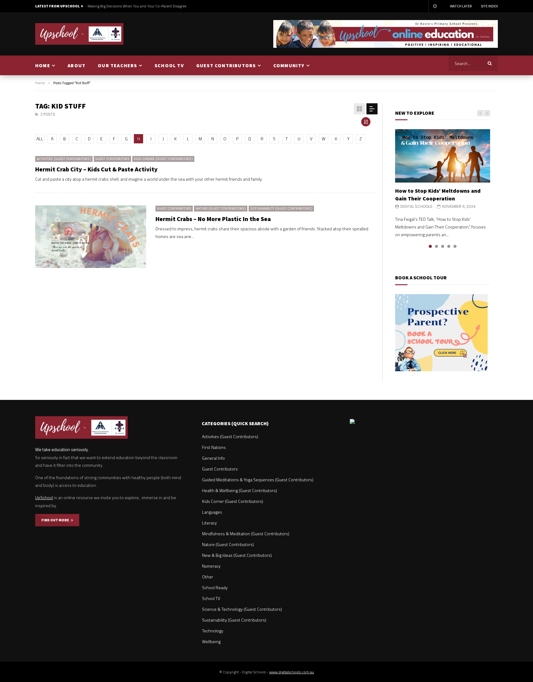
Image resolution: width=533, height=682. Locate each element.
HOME (42, 65)
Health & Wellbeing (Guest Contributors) (239, 490)
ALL (39, 138)
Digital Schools (416, 206)
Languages (212, 512)
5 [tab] (455, 246)
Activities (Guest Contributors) (64, 159)
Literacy (209, 523)
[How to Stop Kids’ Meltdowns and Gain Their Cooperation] (442, 156)
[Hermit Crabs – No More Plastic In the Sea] (90, 236)
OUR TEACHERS (117, 65)
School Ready (215, 587)
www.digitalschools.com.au (291, 672)
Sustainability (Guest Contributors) (281, 208)
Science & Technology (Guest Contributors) (242, 609)
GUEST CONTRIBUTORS (226, 65)
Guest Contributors (112, 159)
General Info (213, 458)
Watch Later (461, 6)
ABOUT (76, 65)
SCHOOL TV (169, 65)
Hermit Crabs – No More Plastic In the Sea (213, 219)
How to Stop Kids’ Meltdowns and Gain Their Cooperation (438, 194)
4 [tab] (448, 246)
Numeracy (211, 566)
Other (207, 576)
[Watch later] (434, 6)
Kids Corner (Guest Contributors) (163, 159)
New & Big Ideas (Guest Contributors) (237, 555)
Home (40, 82)
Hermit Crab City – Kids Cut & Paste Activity (96, 169)
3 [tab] (442, 246)
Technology (212, 630)
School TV (211, 598)
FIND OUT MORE (56, 520)
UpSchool (44, 497)
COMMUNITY (289, 65)
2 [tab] (436, 246)
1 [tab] (430, 246)
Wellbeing (211, 641)
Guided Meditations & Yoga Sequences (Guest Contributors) (257, 479)
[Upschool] (79, 34)
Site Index (489, 6)
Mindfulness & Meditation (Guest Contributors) (245, 533)
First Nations (214, 447)
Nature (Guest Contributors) (221, 208)
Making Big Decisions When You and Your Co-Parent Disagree (137, 6)
